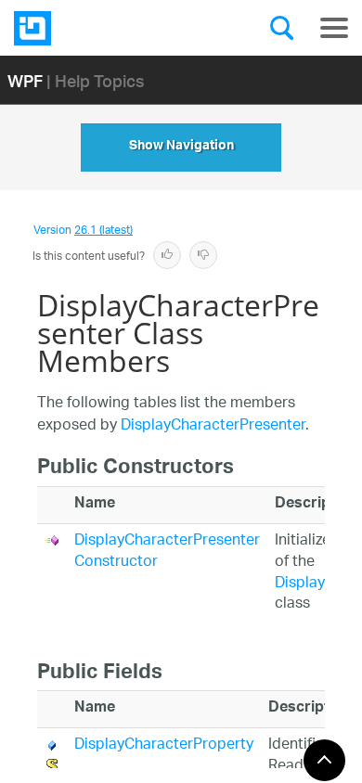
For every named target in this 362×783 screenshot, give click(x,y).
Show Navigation (181, 147)
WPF (25, 80)
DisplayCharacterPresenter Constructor (167, 552)
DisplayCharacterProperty (163, 745)
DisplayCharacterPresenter (213, 426)
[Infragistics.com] (107, 28)
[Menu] (334, 28)
